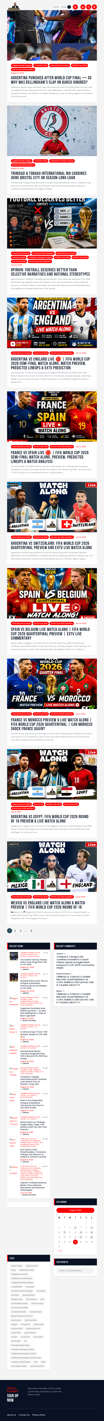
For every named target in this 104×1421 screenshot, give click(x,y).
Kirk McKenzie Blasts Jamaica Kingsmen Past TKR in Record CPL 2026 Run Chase (34, 1055)
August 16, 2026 (27, 1061)
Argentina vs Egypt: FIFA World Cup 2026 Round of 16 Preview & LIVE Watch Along (50, 818)
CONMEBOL (40, 1291)
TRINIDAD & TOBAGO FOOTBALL (22, 1349)
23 (91, 1237)
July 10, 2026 (80, 537)
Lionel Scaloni (16, 1328)
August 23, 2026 (27, 991)
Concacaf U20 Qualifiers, (30, 1141)
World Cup (38, 804)
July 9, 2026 (80, 714)
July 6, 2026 (16, 812)
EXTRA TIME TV (31, 1299)
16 (91, 1232)
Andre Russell (16, 1266)
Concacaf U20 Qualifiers (43, 253)
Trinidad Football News (20, 1362)
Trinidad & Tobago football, (30, 1071)
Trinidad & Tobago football (62, 161)
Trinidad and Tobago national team (26, 1358)
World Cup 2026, (27, 1178)
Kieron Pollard (31, 1320)
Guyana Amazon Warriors (21, 1316)
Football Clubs (40, 65)
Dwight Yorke (16, 1299)
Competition (16, 1287)
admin (26, 969)
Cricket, (31, 955)
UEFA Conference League (29, 1145)
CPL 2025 (15, 1295)
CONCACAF (30, 1287)
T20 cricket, (32, 1095)
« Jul (59, 1250)
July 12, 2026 (80, 446)
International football (59, 65)
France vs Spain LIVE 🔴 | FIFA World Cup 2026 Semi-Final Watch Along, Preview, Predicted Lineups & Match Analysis (50, 457)
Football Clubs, (26, 999)
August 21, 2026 (17, 73)
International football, (29, 1001)
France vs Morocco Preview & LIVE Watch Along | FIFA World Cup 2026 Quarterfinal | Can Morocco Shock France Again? (52, 724)
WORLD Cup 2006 (79, 65)
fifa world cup (37, 1303)
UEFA (43, 1362)
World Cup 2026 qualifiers (23, 69)
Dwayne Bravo (28, 1295)
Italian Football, (27, 1172)
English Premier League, (29, 997)
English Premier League (21, 65)
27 (75, 1242)
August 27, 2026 (27, 967)
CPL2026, (24, 955)
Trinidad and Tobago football (23, 1353)
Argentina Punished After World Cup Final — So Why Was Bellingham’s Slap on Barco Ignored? (51, 80)
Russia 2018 (15, 1332)
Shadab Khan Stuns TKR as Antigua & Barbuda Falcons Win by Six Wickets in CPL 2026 (34, 984)
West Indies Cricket (19, 1366)
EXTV (42, 1299)
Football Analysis (18, 1312)
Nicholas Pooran (33, 1328)
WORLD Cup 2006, (27, 1003)
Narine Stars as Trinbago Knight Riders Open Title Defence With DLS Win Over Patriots (33, 1126)
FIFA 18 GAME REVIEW (19, 1303)
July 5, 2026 (80, 897)
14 (81, 1232)
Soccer (14, 1337)
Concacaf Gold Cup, (28, 1139)
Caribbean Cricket (26, 1270)
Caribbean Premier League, (30, 953)
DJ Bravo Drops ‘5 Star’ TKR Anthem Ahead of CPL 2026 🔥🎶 (33, 1034)
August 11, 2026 (26, 1110)
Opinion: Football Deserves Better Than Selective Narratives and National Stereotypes (50, 272)
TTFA (35, 1362)
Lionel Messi (38, 1324)
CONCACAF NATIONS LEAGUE (21, 1291)
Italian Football (18, 257)
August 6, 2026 (26, 1160)
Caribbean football (19, 1274)
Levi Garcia (25, 1324)
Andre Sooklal (29, 1020)
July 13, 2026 (80, 353)
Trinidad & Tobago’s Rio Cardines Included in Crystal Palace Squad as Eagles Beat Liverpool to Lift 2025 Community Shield (75, 962)
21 (81, 1237)
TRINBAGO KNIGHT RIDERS (20, 1345)
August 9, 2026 (26, 1132)
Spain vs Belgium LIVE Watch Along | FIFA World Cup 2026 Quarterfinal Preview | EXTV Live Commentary (50, 633)
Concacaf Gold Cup (20, 253)
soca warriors (30, 1332)
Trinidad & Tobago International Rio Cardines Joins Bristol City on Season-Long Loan (48, 175)
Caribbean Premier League (22, 1282)
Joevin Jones (16, 1320)
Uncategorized (33, 956)
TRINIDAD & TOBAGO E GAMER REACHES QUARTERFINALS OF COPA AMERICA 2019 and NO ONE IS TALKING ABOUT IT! (75, 980)
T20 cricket (32, 1048)
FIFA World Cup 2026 (19, 1307)
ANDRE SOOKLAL (32, 1266)
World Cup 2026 (19, 261)
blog (13, 1270)
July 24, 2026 (16, 265)
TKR (25, 1341)
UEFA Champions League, (31, 1144)
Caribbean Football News (21, 1278)
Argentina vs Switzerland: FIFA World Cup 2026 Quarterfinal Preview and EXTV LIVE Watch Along (51, 545)
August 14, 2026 (17, 168)
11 (64, 1232)
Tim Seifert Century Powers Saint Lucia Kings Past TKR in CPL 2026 (33, 962)
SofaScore (25, 1337)
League (14, 1324)
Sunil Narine (38, 1337)
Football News (35, 1312)
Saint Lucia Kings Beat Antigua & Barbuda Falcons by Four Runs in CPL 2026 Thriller (32, 1104)
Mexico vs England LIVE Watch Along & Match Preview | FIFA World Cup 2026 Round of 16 (48, 905)
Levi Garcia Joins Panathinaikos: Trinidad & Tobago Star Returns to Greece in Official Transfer (33, 1153)
